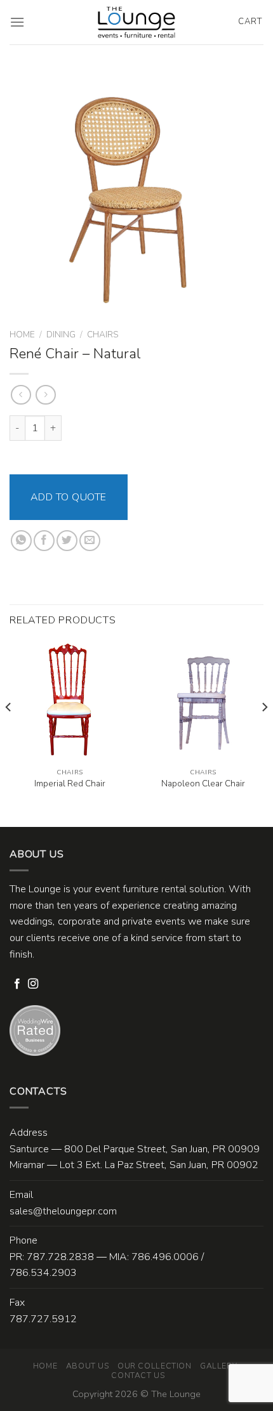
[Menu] (17, 21)
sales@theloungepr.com (63, 1211)
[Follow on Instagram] (33, 984)
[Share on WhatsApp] (21, 540)
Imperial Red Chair (69, 784)
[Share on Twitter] (67, 540)
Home (22, 334)
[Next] (264, 733)
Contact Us (137, 1375)
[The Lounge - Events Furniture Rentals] (136, 22)
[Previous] (9, 733)
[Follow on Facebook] (17, 984)
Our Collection (154, 1366)
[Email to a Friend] (89, 540)
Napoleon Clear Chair (203, 784)
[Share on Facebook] (44, 540)
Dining (61, 334)
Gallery (218, 1366)
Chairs (102, 334)
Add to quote (68, 497)
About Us (87, 1366)
